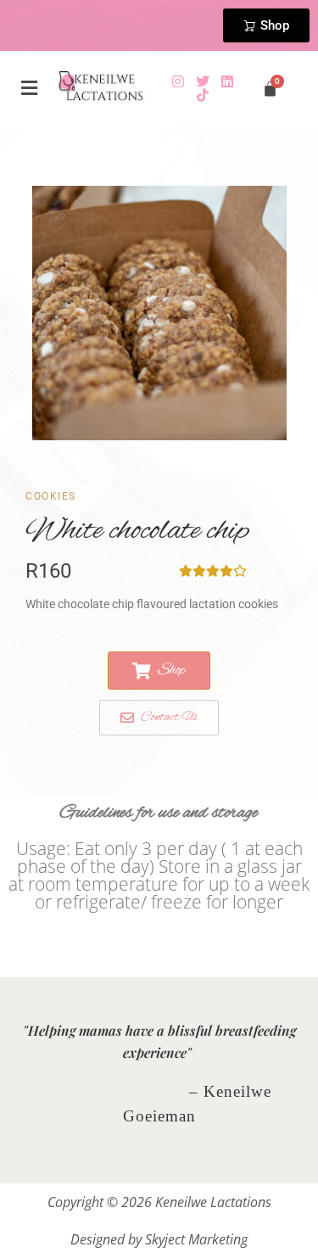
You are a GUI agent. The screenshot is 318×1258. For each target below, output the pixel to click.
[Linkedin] (227, 81)
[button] (29, 88)
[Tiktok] (202, 95)
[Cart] (270, 89)
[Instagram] (178, 81)
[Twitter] (202, 81)
